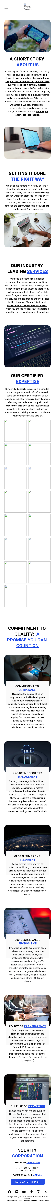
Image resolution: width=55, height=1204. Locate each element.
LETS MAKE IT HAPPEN (27, 1181)
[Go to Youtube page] (25, 1191)
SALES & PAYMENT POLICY (14, 1200)
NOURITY (27, 1150)
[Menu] (6, 7)
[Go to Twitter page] (45, 1191)
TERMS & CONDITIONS (30, 1200)
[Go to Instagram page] (40, 1191)
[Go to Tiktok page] (33, 1191)
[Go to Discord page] (18, 1191)
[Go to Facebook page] (11, 1191)
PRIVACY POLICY (44, 1200)
